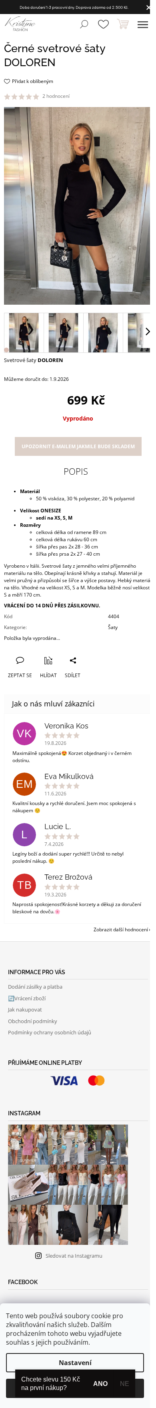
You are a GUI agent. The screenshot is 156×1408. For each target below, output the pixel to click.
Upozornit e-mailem (78, 446)
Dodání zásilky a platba (35, 986)
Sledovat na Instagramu (74, 1255)
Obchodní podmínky (32, 1021)
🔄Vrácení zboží (27, 998)
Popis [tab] (76, 471)
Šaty (113, 627)
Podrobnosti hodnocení (98, 96)
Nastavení (75, 1362)
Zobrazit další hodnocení (121, 929)
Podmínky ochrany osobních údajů (49, 1032)
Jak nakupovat (25, 1009)
